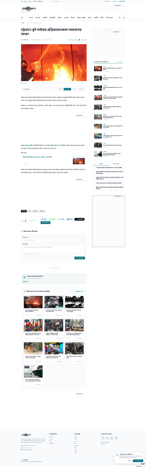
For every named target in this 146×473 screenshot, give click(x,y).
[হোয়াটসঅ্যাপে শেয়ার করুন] (73, 40)
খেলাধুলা (66, 18)
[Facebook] (103, 438)
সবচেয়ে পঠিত (116, 164)
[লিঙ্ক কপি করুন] (82, 40)
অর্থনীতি (96, 18)
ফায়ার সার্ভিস (42, 211)
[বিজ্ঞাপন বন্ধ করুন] (123, 6)
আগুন (30, 211)
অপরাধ (90, 18)
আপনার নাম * (25, 237)
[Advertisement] (94, 9)
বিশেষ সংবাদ (109, 18)
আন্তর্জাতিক (52, 18)
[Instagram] (116, 438)
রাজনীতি (45, 18)
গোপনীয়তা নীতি (51, 443)
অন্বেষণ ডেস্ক (25, 39)
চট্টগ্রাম (23, 22)
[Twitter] (107, 438)
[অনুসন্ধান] (124, 18)
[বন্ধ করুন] (143, 454)
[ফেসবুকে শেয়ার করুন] (70, 40)
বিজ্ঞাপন (50, 441)
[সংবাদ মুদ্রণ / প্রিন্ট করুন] (85, 40)
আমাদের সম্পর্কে (51, 436)
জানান (56, 145)
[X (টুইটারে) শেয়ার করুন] (76, 40)
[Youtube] (112, 438)
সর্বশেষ (31, 18)
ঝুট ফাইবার (35, 211)
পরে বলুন (129, 461)
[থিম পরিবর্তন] (119, 18)
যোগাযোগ (50, 439)
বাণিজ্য (60, 18)
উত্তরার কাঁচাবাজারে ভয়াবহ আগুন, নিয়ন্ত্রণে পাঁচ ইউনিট (37, 157)
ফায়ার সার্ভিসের (29, 145)
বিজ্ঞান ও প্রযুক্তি (81, 18)
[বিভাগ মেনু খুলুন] (21, 17)
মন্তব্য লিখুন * (25, 244)
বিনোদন (73, 18)
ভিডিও (102, 18)
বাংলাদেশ (37, 18)
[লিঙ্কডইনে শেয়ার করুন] (79, 40)
